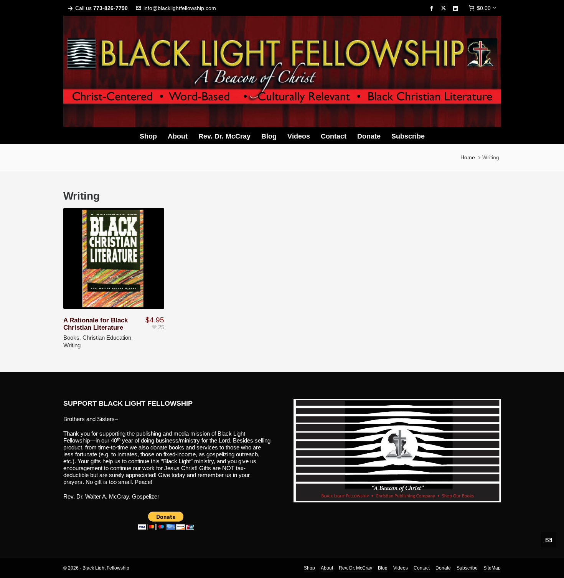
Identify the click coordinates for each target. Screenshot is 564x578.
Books (71, 337)
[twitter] (445, 8)
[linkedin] (456, 8)
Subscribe (467, 568)
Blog (383, 568)
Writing (72, 345)
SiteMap (492, 568)
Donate (443, 568)
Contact (422, 568)
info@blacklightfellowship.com (179, 8)
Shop (309, 568)
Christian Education (106, 337)
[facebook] (433, 8)
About (327, 568)
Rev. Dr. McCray (355, 568)
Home (467, 157)
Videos (400, 568)
